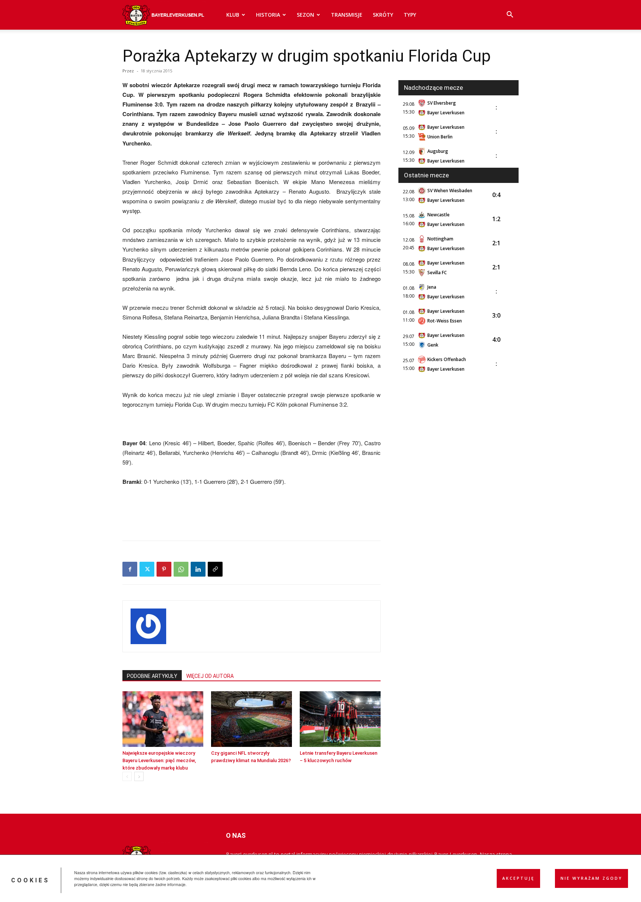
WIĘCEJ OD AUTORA (210, 676)
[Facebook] (129, 569)
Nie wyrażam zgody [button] (591, 878)
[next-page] (139, 776)
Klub (232, 14)
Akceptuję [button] (518, 878)
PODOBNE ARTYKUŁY (152, 676)
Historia (268, 14)
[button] (510, 15)
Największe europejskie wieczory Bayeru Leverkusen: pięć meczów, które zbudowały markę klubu (159, 760)
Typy (410, 14)
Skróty (383, 14)
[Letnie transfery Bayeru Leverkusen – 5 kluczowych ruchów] (340, 719)
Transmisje (346, 14)
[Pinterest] (164, 569)
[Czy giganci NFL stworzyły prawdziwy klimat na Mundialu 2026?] (251, 719)
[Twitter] (146, 569)
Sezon (305, 14)
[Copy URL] (215, 569)
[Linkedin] (198, 569)
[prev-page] (127, 776)
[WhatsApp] (181, 569)
